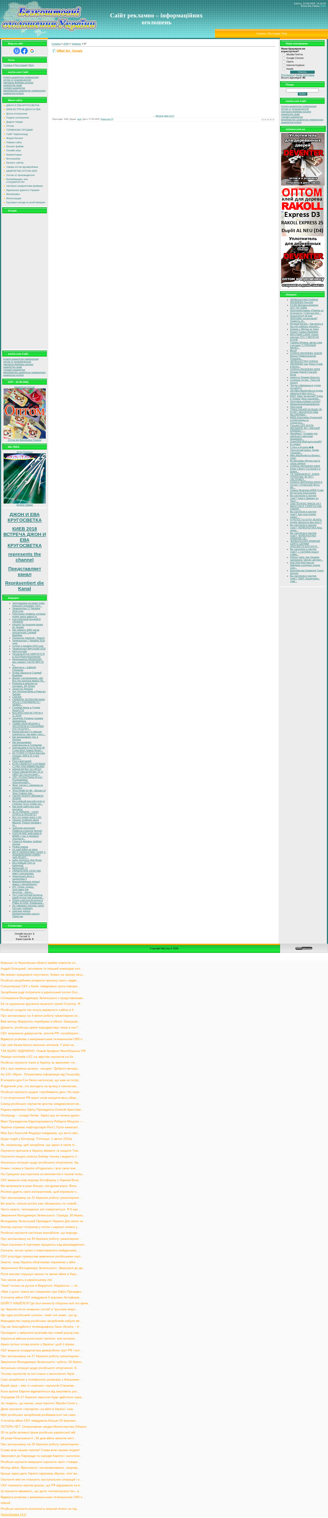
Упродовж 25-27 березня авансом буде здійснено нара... (42, 1397)
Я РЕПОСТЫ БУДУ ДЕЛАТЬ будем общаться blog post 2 (306, 521)
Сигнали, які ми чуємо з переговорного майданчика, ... (41, 1250)
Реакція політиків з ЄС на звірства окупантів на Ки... (38, 1056)
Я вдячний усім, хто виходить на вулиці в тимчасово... (40, 1086)
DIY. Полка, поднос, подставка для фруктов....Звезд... (23, 890)
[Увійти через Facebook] (24, 51)
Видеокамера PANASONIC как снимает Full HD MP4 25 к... (28, 662)
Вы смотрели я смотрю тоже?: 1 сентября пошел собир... (304, 552)
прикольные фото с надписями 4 (23, 877)
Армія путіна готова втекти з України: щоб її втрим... (39, 1344)
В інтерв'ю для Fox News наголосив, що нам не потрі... (41, 1080)
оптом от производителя (17, 80)
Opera (289, 61)
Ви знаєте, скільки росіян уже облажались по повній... (40, 1203)
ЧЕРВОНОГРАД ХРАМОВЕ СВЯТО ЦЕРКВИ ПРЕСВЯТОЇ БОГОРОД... (305, 544)
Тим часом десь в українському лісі (26, 1280)
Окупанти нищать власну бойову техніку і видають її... (40, 1156)
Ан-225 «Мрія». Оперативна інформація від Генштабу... (41, 1074)
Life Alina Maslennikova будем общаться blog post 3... (306, 392)
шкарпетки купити (13, 93)
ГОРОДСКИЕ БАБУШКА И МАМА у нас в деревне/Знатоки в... (27, 836)
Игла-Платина (25, 452)
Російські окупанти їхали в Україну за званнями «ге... (39, 1062)
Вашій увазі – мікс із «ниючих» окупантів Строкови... (39, 1385)
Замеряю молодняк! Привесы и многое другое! (27, 829)
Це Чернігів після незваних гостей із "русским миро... (39, 1309)
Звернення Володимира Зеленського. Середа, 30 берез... (43, 1215)
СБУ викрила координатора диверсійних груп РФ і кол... (41, 1350)
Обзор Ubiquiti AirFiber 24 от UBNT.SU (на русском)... (27, 773)
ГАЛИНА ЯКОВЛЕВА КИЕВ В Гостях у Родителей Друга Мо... (306, 485)
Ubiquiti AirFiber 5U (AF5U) (27, 769)
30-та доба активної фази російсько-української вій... (39, 1432)
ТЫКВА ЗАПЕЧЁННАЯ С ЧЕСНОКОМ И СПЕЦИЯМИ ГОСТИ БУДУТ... (28, 726)
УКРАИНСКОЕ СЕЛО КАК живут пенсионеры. (26, 872)
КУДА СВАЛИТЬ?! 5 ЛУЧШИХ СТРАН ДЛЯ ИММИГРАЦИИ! (28, 765)
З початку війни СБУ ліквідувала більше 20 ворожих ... (40, 1420)
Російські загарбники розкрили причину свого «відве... (40, 980)
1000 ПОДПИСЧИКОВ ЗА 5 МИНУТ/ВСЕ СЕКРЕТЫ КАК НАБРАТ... (306, 506)
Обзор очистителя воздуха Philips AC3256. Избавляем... (28, 901)
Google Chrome (295, 58)
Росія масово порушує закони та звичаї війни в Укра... (40, 1274)
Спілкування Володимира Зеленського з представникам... (43, 998)
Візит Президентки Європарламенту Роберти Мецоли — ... (43, 1121)
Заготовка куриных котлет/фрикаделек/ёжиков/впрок (305, 402)
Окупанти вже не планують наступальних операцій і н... (41, 1479)
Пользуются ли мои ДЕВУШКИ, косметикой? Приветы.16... (304, 318)
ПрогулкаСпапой (21, 761)
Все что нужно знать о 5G (27, 817)
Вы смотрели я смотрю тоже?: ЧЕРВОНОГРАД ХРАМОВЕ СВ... (303, 536)
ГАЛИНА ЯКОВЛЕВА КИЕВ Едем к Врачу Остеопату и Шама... (305, 469)
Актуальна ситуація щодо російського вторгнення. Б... (40, 1368)
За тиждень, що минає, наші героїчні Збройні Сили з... (40, 1403)
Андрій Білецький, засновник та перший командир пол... (42, 968)
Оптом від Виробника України (24, 440)
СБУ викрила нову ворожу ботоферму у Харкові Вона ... (41, 1180)
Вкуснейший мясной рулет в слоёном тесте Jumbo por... (28, 802)
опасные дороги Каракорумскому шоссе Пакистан (25, 914)
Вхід (284, 33)
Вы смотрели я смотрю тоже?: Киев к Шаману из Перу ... (304, 498)
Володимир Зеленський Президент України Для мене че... (43, 1221)
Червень (76, 43)
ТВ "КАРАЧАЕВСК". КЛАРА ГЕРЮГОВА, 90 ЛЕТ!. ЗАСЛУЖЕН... (304, 477)
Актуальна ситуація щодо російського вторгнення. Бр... (41, 1162)
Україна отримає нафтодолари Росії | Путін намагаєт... (41, 1127)
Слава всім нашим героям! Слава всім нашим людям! (40, 1450)
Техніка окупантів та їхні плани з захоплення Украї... (39, 1373)
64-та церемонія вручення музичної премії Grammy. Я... (42, 1004)
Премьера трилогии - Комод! (28, 638)
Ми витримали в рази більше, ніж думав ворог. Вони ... (40, 1186)
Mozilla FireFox (294, 54)
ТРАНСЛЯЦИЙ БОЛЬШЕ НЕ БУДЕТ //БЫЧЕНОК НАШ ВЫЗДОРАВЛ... (306, 412)
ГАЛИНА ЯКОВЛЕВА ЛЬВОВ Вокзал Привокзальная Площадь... (306, 356)
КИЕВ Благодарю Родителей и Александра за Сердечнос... (306, 420)
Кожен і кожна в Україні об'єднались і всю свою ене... (39, 1168)
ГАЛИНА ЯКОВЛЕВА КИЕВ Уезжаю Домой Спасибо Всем (305, 372)
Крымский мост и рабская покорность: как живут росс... (29, 733)
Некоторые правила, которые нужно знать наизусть (29, 615)
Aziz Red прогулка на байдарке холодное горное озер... (305, 565)
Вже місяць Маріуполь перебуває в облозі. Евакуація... (41, 1021)
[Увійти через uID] (16, 51)
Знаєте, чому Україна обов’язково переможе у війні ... (40, 1262)
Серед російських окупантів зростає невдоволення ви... (41, 1103)
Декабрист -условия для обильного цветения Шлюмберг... (304, 436)
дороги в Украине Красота (305, 377)
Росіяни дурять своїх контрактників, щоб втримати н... (40, 1191)
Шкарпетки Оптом (24, 387)
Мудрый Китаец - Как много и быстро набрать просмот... (306, 325)
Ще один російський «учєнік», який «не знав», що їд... (40, 1315)
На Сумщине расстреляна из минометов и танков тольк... (43, 1174)
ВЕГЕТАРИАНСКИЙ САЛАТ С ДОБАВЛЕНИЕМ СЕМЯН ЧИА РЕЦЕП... (29, 855)
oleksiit (5, 1503)
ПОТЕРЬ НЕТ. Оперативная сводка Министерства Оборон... (45, 1426)
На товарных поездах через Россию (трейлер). (28, 907)
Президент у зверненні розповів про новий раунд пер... (41, 1332)
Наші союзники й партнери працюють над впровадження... (44, 1244)
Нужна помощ (20, 846)
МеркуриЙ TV (20, 868)
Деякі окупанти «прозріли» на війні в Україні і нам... (38, 1409)
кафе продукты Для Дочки (27, 860)
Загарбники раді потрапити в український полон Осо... (40, 992)
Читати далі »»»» (164, 115)
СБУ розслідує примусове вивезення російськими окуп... (42, 1256)
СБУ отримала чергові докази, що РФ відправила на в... (41, 1485)
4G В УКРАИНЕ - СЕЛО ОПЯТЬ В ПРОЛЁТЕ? (25, 813)
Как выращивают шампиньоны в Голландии (27, 743)
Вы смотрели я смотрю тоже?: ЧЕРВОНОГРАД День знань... (306, 528)
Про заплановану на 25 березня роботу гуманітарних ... (42, 1444)
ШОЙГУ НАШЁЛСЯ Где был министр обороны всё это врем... (46, 1303)
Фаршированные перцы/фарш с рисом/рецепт (26, 883)
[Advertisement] (24, 281)
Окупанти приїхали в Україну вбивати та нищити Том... (41, 1150)
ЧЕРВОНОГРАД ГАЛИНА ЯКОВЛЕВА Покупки (304, 301)
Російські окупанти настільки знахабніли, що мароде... (40, 1232)
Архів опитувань (305, 75)
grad (79, 119)
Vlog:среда (296, 406)
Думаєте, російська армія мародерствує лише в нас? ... (41, 1027)
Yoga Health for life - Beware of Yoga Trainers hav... (29, 791)
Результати (287, 75)
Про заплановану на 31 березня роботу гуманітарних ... (42, 1197)
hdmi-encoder (19, 651)
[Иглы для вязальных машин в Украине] (25, 502)
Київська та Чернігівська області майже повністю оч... (39, 962)
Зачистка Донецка (22, 688)
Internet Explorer (295, 65)
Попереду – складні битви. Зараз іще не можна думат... (41, 1115)
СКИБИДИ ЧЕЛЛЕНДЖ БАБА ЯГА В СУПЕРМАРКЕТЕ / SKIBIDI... (28, 702)
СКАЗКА (16, 696)
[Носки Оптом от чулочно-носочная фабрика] (25, 437)
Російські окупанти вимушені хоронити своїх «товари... (40, 1462)
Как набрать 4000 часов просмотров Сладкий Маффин (25, 632)
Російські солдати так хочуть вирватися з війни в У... (38, 1010)
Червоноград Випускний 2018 (29, 648)
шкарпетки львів (12, 85)
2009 (66, 43)
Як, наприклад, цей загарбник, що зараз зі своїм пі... (39, 1145)
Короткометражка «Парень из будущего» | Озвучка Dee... (307, 311)
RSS (323, 6)
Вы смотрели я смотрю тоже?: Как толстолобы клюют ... (303, 514)
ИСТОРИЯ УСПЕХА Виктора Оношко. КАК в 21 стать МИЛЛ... (28, 756)
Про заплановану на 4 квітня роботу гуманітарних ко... (40, 1015)
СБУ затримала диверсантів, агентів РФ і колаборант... (41, 1033)
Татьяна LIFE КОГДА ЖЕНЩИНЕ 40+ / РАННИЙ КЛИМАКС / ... (305, 428)
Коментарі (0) (107, 119)
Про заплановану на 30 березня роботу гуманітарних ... (42, 1238)
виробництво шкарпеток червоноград (24, 90)
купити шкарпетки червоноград (21, 77)
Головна (261, 33)
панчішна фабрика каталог (18, 82)
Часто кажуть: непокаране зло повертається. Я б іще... (41, 1209)
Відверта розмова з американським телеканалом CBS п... (43, 1039)
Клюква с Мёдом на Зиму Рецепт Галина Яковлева (304, 330)
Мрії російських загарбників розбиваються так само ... (40, 1414)
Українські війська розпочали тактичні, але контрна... (39, 1338)
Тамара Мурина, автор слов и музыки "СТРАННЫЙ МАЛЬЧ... (306, 345)
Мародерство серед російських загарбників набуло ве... (41, 1321)
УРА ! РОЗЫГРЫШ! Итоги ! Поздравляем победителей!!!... (27, 780)
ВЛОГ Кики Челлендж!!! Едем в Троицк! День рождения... (306, 397)
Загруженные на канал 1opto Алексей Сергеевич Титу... (28, 604)
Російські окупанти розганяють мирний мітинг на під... (40, 1508)
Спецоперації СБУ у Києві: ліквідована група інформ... (40, 986)
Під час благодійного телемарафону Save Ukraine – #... (41, 1326)
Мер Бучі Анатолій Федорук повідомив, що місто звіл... (40, 1133)
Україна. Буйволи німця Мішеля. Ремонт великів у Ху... (27, 823)
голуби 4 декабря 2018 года (27, 646)
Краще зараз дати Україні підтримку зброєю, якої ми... (40, 1473)
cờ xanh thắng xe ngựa (24, 849)
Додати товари (24, 505)
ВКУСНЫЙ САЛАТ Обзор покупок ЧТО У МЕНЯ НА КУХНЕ (304, 337)
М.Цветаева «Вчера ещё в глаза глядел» (305, 462)
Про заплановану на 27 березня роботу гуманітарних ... (42, 1356)
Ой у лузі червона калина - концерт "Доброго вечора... (40, 1068)
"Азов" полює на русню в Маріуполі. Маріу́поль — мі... (40, 1285)
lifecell (293, 350)
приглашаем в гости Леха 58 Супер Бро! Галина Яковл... (28, 749)
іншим (289, 68)
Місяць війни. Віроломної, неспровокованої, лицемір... (40, 1467)
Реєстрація (274, 33)
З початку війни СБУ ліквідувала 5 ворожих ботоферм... (41, 1297)
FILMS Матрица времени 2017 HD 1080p (304, 306)
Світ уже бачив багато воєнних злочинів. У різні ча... (38, 1045)
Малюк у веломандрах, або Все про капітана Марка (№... (28, 679)
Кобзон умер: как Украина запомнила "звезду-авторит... (306, 558)
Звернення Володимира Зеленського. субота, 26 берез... (42, 1362)
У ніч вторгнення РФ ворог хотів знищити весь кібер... (40, 1097)
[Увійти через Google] (32, 50)
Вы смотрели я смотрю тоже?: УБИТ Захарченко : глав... (305, 578)
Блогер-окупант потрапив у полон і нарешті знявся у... (40, 1227)
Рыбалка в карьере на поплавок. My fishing (24, 684)
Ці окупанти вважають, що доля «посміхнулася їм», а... (41, 1491)
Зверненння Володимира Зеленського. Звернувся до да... (43, 1268)
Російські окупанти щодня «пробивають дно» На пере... (41, 1092)
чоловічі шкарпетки (14, 88)
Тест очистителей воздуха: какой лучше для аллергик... (28, 896)
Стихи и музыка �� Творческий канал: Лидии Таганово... (304, 450)
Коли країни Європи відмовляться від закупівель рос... (40, 1391)
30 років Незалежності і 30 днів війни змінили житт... (38, 1438)
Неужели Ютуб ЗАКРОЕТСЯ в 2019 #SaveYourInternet (28, 655)
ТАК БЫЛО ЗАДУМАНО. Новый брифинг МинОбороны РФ (43, 1051)
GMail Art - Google (69, 50)
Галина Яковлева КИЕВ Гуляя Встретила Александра (307, 491)
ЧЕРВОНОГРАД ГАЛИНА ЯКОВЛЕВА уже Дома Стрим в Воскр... (306, 364)
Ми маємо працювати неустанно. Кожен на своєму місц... (43, 974)
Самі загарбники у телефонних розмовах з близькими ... (42, 1379)
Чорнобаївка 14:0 (13, 1514)
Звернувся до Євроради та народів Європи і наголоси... (41, 1456)
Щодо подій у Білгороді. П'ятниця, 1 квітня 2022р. (37, 1139)
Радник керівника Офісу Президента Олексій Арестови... (42, 1109)
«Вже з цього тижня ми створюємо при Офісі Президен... (42, 1291)
